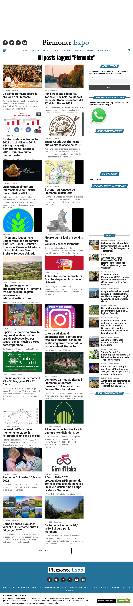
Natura (79, 50)
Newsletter (103, 50)
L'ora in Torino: (95, 179)
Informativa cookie (26, 587)
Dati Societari (101, 587)
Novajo (115, 587)
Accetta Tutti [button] (123, 601)
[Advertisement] (66, 18)
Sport (90, 50)
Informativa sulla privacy (53, 587)
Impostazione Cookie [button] (106, 601)
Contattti (68, 591)
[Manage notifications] (127, 600)
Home (25, 50)
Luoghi (54, 50)
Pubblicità (8, 587)
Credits (126, 587)
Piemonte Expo (39, 50)
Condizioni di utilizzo (80, 587)
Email (91, 77)
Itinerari (66, 50)
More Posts (43, 551)
